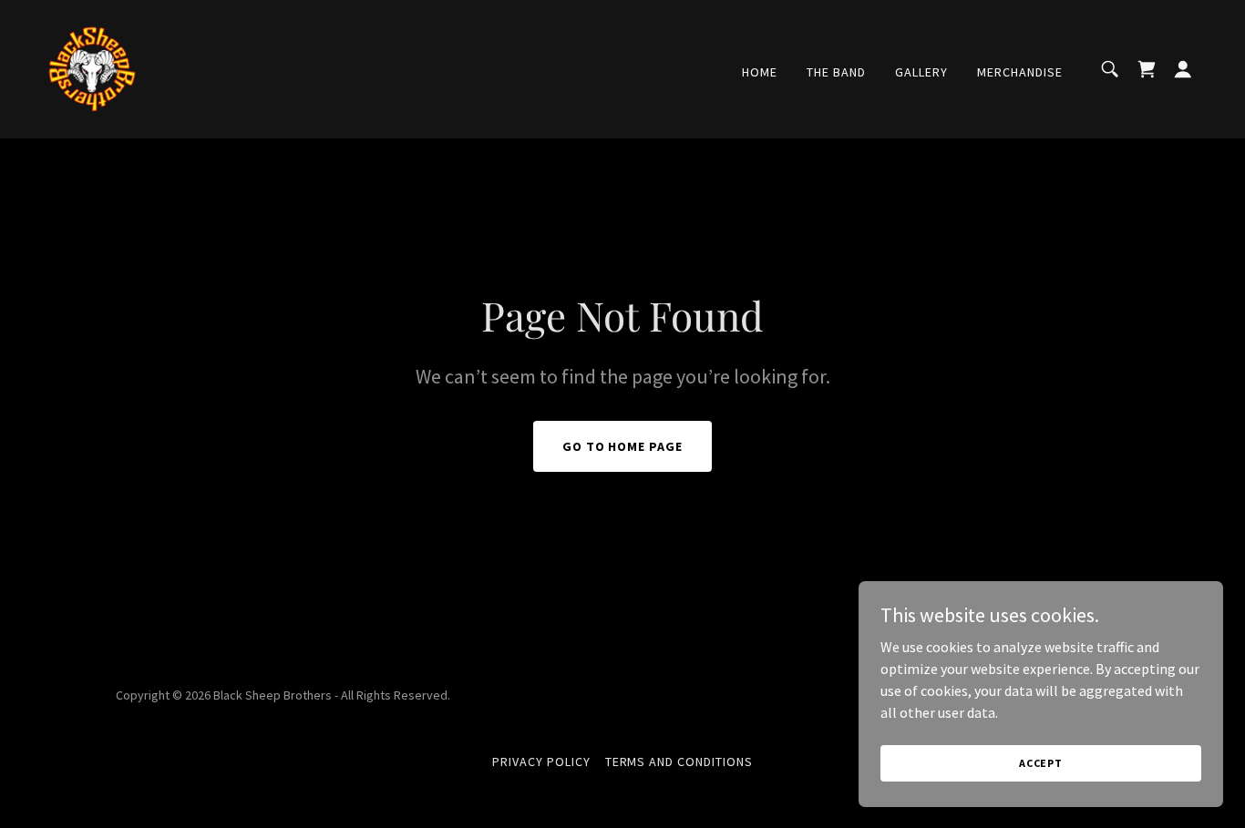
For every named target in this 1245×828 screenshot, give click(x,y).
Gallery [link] (921, 72)
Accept (1041, 763)
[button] (1183, 69)
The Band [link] (836, 72)
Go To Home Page (623, 446)
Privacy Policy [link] (541, 761)
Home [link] (759, 72)
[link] (91, 67)
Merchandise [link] (1020, 72)
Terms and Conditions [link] (679, 761)
